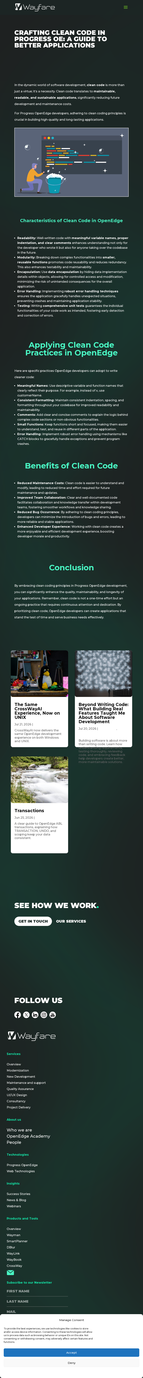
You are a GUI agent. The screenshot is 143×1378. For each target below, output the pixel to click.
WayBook (14, 1259)
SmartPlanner (17, 1241)
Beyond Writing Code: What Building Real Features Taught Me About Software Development (103, 713)
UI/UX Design (17, 1095)
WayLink (13, 1253)
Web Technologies (21, 1171)
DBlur (11, 1247)
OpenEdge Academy (28, 1136)
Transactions (29, 810)
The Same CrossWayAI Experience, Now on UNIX (37, 711)
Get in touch (33, 921)
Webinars (14, 1206)
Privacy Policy (72, 1372)
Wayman (13, 1235)
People (14, 1142)
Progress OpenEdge (22, 1165)
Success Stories (18, 1194)
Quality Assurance (20, 1089)
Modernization (18, 1070)
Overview (14, 1064)
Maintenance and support (26, 1083)
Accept (71, 1352)
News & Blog (16, 1200)
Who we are (19, 1130)
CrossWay (14, 1266)
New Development (21, 1076)
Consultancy (16, 1101)
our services (71, 921)
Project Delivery (19, 1107)
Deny (71, 1363)
